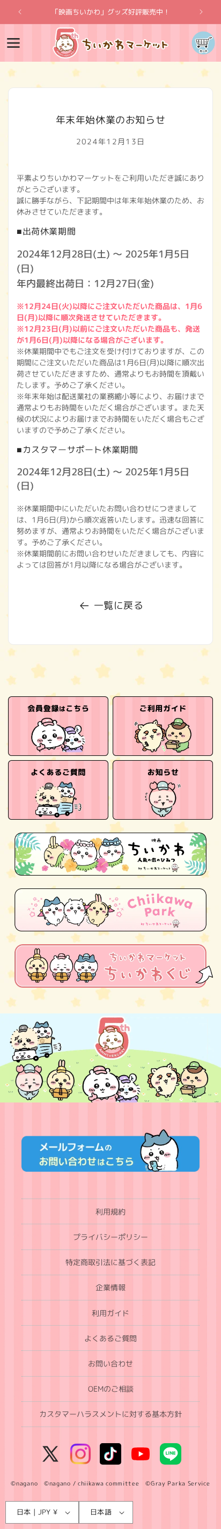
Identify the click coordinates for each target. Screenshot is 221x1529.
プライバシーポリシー (110, 1237)
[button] (13, 43)
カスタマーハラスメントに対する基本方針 (110, 1414)
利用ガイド (110, 1313)
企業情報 (110, 1287)
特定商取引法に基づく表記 (110, 1262)
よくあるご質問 (110, 1338)
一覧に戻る (119, 605)
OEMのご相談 (111, 1389)
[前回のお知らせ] (20, 12)
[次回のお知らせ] (201, 12)
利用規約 (110, 1212)
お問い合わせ (110, 1363)
